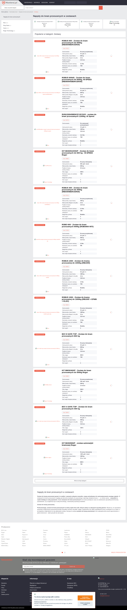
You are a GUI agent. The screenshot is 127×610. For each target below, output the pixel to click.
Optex (24, 543)
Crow (44, 534)
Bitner (107, 532)
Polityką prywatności (40, 601)
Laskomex (67, 530)
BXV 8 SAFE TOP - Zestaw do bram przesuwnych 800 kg (77, 335)
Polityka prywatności (35, 587)
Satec (23, 532)
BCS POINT (88, 541)
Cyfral (65, 543)
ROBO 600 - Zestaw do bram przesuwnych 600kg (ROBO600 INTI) (77, 225)
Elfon (2, 534)
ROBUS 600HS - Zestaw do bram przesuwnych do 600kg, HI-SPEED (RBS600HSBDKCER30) (77, 79)
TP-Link (66, 545)
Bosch (24, 545)
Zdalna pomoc (5, 594)
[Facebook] (122, 579)
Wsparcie (37, 2)
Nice (5, 22)
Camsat (24, 530)
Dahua (87, 532)
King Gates (7, 25)
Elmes (45, 543)
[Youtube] (125, 579)
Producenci (5, 527)
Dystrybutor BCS (71, 583)
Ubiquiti (87, 539)
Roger (3, 532)
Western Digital (5, 539)
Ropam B (24, 534)
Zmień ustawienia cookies (85, 603)
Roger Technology (9, 30)
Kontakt (52, 2)
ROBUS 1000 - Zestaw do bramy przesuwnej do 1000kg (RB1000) (76, 262)
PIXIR (107, 530)
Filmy (2, 587)
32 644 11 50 (103, 594)
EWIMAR (108, 537)
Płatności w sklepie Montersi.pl (38, 583)
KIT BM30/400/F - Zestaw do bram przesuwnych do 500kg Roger (76, 371)
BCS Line (3, 530)
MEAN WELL (4, 545)
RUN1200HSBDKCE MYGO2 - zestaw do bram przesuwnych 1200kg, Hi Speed (79, 115)
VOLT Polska (88, 545)
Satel (2, 537)
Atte (86, 530)
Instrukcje (4, 590)
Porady (3, 585)
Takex (44, 532)
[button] (62, 552)
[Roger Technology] (47, 182)
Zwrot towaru (33, 590)
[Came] (47, 364)
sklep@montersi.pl (104, 595)
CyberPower (4, 543)
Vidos (65, 541)
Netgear (108, 545)
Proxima (45, 541)
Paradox (45, 530)
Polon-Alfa (67, 537)
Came (6, 28)
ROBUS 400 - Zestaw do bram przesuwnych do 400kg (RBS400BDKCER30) (75, 190)
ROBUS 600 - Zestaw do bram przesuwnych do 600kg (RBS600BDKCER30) (75, 43)
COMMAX (67, 534)
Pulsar (3, 541)
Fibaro (66, 532)
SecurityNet (67, 539)
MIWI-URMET (47, 545)
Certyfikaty (70, 587)
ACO (86, 537)
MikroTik (108, 543)
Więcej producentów (118, 552)
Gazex (24, 537)
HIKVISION (88, 534)
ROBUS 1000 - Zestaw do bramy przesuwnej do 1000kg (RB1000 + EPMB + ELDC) (79, 299)
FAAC (86, 543)
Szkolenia (44, 2)
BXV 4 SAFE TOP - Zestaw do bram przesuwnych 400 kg (77, 408)
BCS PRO (108, 534)
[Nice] (47, 72)
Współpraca (28, 2)
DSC (107, 539)
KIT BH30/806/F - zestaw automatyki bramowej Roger (77, 444)
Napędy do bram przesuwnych (11, 17)
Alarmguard (25, 539)
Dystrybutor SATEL (72, 585)
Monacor (108, 541)
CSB (23, 541)
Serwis (3, 592)
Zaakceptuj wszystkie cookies (85, 597)
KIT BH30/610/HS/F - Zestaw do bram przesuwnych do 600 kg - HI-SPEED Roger (78, 153)
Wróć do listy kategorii (80, 480)
